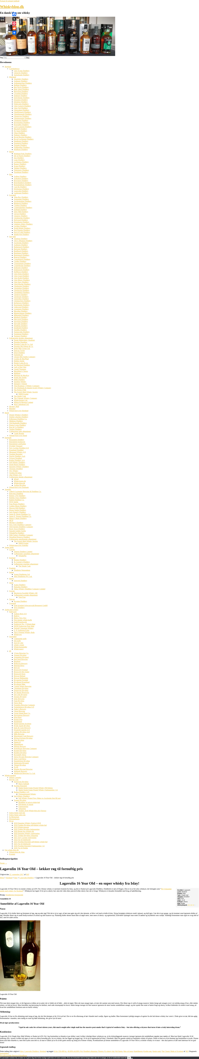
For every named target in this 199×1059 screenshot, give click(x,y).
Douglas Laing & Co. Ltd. (23, 344)
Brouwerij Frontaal (21, 670)
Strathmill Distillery (21, 328)
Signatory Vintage (20, 384)
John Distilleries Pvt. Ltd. (23, 576)
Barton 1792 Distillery (17, 496)
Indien (11, 572)
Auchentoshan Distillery (22, 201)
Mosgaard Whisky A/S (17, 452)
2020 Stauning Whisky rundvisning (27, 833)
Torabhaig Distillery (21, 172)
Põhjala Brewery (20, 746)
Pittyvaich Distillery (21, 319)
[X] (14, 19)
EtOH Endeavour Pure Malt (24, 626)
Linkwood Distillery (21, 307)
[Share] (14, 32)
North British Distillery (22, 228)
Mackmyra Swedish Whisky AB (25, 593)
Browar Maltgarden (21, 678)
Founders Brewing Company (24, 705)
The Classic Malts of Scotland (172, 1051)
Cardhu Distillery (20, 261)
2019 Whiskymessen (21, 827)
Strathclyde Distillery (21, 234)
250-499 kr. (62, 1051)
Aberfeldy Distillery (21, 79)
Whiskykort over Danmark (19, 487)
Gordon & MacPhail (21, 359)
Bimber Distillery (20, 560)
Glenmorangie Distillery (22, 118)
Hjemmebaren (14, 819)
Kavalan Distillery (20, 601)
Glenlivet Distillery (21, 295)
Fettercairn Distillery (21, 104)
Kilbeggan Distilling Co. (18, 419)
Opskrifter (13, 637)
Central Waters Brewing (22, 686)
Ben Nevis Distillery (21, 87)
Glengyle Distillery (21, 73)
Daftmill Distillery (20, 210)
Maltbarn (17, 373)
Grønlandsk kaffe (20, 639)
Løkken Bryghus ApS (22, 732)
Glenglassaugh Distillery (23, 114)
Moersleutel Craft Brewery (23, 736)
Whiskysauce (18, 649)
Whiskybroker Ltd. (21, 400)
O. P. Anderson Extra (21, 630)
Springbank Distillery (21, 75)
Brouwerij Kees (19, 674)
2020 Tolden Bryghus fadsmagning (27, 829)
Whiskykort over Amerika (18, 545)
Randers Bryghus (20, 753)
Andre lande (9, 547)
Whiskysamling (10, 775)
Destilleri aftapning (90, 1051)
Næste (3, 863)
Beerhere (17, 661)
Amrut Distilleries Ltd (22, 574)
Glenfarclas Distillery (21, 290)
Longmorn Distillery (21, 309)
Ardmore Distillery (21, 81)
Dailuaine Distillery (21, 268)
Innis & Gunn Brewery (22, 728)
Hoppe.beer (18, 719)
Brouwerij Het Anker (21, 672)
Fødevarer (13, 612)
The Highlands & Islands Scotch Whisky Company (32, 388)
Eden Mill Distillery (21, 212)
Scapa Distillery (19, 166)
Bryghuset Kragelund (21, 682)
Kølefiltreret (138, 1051)
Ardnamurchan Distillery (23, 83)
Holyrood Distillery (21, 220)
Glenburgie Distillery (21, 286)
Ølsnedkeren (18, 744)
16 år (55, 1051)
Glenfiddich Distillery (22, 293)
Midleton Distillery (16, 421)
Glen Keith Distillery (21, 278)
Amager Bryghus (20, 655)
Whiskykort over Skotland (18, 411)
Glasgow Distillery (21, 216)
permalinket (4, 1053)
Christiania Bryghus (21, 688)
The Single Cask (20, 396)
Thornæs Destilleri (16, 469)
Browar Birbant (19, 676)
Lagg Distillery (19, 160)
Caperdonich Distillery (22, 259)
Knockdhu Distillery (21, 125)
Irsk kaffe (17, 641)
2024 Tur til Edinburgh (22, 840)
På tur (11, 821)
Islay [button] (123, 1027)
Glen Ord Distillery (21, 108)
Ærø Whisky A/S (15, 475)
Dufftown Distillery (21, 272)
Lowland (12, 195)
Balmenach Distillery (21, 247)
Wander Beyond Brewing (23, 769)
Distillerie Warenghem (22, 570)
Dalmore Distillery (20, 96)
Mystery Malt (14, 407)
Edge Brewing (19, 699)
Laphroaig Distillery (21, 193)
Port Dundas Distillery (22, 230)
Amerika (8, 489)
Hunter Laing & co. (21, 363)
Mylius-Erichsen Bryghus (23, 738)
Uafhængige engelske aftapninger (26, 564)
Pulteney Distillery (20, 135)
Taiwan (12, 599)
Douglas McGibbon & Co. (23, 346)
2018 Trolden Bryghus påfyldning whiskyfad (30, 825)
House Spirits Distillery (17, 510)
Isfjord (16, 479)
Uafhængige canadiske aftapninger (26, 554)
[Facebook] (14, 14)
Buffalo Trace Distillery (17, 498)
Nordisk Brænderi (15, 454)
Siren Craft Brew (20, 759)
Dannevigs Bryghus (21, 690)
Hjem (2, 878)
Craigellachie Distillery (22, 266)
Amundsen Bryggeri (21, 657)
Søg (1, 57)
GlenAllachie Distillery (22, 284)
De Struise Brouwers (21, 693)
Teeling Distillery (15, 429)
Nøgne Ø (17, 742)
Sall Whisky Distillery (17, 462)
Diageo (100, 1051)
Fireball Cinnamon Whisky (24, 628)
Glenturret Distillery (21, 120)
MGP (11, 520)
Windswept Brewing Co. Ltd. (24, 773)
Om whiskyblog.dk (12, 850)
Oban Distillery (19, 133)
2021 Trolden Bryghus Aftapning (26, 836)
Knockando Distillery (21, 305)
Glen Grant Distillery (21, 276)
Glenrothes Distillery (21, 299)
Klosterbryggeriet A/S (22, 730)
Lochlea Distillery (20, 226)
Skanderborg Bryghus (22, 761)
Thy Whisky (13, 471)
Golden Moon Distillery (18, 506)
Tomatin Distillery (20, 145)
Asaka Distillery (20, 585)
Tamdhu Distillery (20, 330)
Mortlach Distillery (21, 317)
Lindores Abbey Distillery (23, 224)
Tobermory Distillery (21, 170)
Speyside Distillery (21, 324)
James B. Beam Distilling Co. (20, 514)
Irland (7, 413)
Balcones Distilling (16, 494)
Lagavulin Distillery (21, 191)
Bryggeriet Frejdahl (21, 680)
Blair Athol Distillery (21, 89)
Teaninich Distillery (21, 143)
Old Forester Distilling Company (21, 527)
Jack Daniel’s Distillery (17, 512)
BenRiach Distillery (21, 251)
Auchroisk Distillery (21, 243)
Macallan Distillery (21, 311)
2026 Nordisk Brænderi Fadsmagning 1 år (29, 846)
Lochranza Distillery (21, 162)
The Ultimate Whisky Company (25, 398)
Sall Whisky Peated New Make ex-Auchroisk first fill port (39, 798)
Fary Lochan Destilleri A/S (19, 448)
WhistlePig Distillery (16, 533)
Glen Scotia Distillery (21, 71)
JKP (27, 874)
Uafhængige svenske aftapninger (26, 595)
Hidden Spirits (19, 361)
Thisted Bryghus (20, 765)
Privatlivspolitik (5, 1055)
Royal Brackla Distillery (22, 137)
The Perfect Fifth (20, 390)
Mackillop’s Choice (21, 371)
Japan (11, 583)
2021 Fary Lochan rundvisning (25, 838)
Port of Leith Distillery (22, 232)
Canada (12, 550)
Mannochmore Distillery (23, 313)
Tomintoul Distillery (21, 334)
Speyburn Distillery (21, 322)
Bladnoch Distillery (21, 203)
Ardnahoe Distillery (21, 179)
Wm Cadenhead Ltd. (21, 404)
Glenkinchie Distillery (22, 218)
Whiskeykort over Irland (18, 436)
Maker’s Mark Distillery (18, 518)
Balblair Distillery (20, 85)
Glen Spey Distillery (21, 282)
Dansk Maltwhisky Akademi (24, 340)
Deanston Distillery (21, 100)
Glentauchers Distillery (22, 301)
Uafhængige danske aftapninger (20, 477)
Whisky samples (15, 778)
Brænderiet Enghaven (17, 442)
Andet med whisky (11, 610)
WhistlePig (22, 556)
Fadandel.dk (18, 355)
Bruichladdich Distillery (22, 183)
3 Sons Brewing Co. (21, 653)
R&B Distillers (19, 380)
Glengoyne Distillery (21, 116)
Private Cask (13, 780)
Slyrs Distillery (19, 608)
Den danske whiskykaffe (23, 620)
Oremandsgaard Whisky (27, 794)
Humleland (18, 722)
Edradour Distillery (21, 102)
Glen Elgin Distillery (21, 274)
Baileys (16, 616)
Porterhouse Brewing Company (25, 748)
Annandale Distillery (21, 199)
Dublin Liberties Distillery (18, 417)
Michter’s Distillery (16, 523)
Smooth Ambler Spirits (17, 531)
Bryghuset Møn (19, 684)
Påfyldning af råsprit (25, 804)
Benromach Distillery (21, 255)
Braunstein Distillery (16, 440)
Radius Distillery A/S (17, 460)
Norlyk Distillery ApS (17, 456)
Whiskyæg (18, 634)
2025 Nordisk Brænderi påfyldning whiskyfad (30, 842)
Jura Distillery (19, 158)
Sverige (12, 591)
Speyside (12, 237)
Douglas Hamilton (20, 342)
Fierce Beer (18, 703)
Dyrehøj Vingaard (15, 446)
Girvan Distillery (20, 214)
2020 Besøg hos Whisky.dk (24, 831)
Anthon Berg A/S (20, 614)
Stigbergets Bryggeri (21, 763)
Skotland (8, 67)
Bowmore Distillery (21, 181)
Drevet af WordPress (19, 1055)
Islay (11, 174)
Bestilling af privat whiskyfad (29, 802)
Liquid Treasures (20, 369)
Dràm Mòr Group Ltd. (22, 348)
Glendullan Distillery (21, 288)
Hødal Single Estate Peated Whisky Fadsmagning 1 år (38, 790)
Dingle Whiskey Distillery (18, 415)
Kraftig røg (147, 1051)
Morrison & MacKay (21, 375)
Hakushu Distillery (21, 587)
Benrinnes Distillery (21, 253)
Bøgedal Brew (19, 666)
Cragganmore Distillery (22, 263)
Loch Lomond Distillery (22, 127)
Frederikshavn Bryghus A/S (24, 707)
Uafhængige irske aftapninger (20, 431)
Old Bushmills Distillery (18, 423)
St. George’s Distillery (22, 562)
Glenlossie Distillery (21, 297)
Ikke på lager (128, 1051)
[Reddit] (14, 28)
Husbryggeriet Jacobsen (22, 724)
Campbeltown (14, 69)
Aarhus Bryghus (20, 485)
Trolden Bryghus (15, 473)
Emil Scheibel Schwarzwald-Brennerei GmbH (31, 605)
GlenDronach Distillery (22, 112)
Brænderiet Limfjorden (17, 444)
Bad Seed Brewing (21, 659)
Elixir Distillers (19, 353)
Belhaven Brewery (21, 664)
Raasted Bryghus (20, 751)
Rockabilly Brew (20, 755)
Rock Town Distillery (17, 529)
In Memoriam (14, 817)
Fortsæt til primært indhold (9, 1)
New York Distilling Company (20, 525)
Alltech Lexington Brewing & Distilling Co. (25, 491)
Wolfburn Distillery (21, 149)
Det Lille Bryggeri (20, 695)
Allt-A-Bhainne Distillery (23, 241)
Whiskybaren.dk (20, 481)
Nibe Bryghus (19, 740)
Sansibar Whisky (20, 382)
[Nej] (132, 1058)
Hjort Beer (18, 717)
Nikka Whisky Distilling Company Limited (29, 589)
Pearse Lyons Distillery (17, 425)
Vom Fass (22, 597)
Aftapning (22, 809)
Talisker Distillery (20, 168)
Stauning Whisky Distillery (19, 467)
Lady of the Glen (20, 367)
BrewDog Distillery (21, 91)
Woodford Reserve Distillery (19, 537)
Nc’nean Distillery (20, 131)
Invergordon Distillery (22, 123)
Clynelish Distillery (21, 94)
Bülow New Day (20, 618)
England (12, 558)
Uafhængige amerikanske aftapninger (22, 539)
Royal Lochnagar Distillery (24, 139)
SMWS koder (23, 394)
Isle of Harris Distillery (22, 156)
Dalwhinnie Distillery (21, 98)
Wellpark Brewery (20, 771)
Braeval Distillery (20, 257)
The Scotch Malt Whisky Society (26, 392)
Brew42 (17, 668)
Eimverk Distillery (20, 581)
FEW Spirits (13, 502)
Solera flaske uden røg (17, 815)
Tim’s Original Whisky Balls (24, 632)
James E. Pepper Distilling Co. (20, 516)
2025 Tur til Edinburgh (22, 844)
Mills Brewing (19, 734)
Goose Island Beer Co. (22, 713)
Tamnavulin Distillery (22, 332)
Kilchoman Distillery (21, 189)
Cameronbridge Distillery (23, 208)
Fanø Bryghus (19, 701)
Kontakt (12, 854)
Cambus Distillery (20, 205)
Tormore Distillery (20, 336)
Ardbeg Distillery (20, 176)
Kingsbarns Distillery (21, 222)
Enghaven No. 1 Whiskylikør (24, 624)
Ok (129, 1058)
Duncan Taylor (19, 351)
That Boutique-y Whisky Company (27, 386)
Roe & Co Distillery (16, 427)
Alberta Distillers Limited (23, 552)
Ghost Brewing (19, 711)
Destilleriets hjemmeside (14, 895)
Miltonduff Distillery (21, 315)
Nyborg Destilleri (15, 458)
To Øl (16, 767)
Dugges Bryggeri (20, 697)
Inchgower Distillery (21, 303)
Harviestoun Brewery (21, 715)
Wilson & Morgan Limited (23, 402)
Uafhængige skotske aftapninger (21, 338)
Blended (12, 409)
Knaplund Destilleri (16, 450)
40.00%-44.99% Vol (75, 1051)
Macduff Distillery (20, 129)
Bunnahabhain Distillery (23, 185)
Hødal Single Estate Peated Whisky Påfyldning (35, 788)
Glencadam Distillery (21, 110)
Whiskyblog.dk (12, 6)
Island (11, 152)
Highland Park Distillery (23, 154)
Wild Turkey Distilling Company (21, 535)
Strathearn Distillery (21, 141)
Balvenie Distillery (20, 249)
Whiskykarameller (20, 647)
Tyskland (12, 603)
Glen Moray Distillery (22, 280)
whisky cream (19, 645)
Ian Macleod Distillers (22, 365)
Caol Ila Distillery (20, 187)
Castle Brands (19, 433)
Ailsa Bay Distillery (21, 197)
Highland (12, 77)
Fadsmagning (23, 807)
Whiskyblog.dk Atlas (17, 852)
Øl (10, 651)
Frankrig (12, 568)
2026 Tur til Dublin (21, 848)
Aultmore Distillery (21, 245)
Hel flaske (119, 1051)
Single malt (156, 1051)
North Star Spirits (20, 377)
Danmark (8, 438)
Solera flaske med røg (17, 813)
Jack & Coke (18, 643)
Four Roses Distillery (17, 504)
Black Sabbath (23, 784)
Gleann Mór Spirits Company (24, 357)
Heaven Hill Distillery (17, 508)
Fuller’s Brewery (20, 709)
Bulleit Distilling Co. (16, 500)
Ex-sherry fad (109, 1051)
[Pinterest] (14, 23)
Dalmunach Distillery (21, 270)
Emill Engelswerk (20, 622)
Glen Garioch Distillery (22, 106)
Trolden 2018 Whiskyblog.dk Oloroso (32, 811)
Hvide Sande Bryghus (22, 726)
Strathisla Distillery (21, 326)
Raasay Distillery (20, 164)
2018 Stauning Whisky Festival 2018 (27, 823)
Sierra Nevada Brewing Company (26, 757)
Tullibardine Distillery (22, 147)
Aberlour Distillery (21, 239)
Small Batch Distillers (17, 465)
